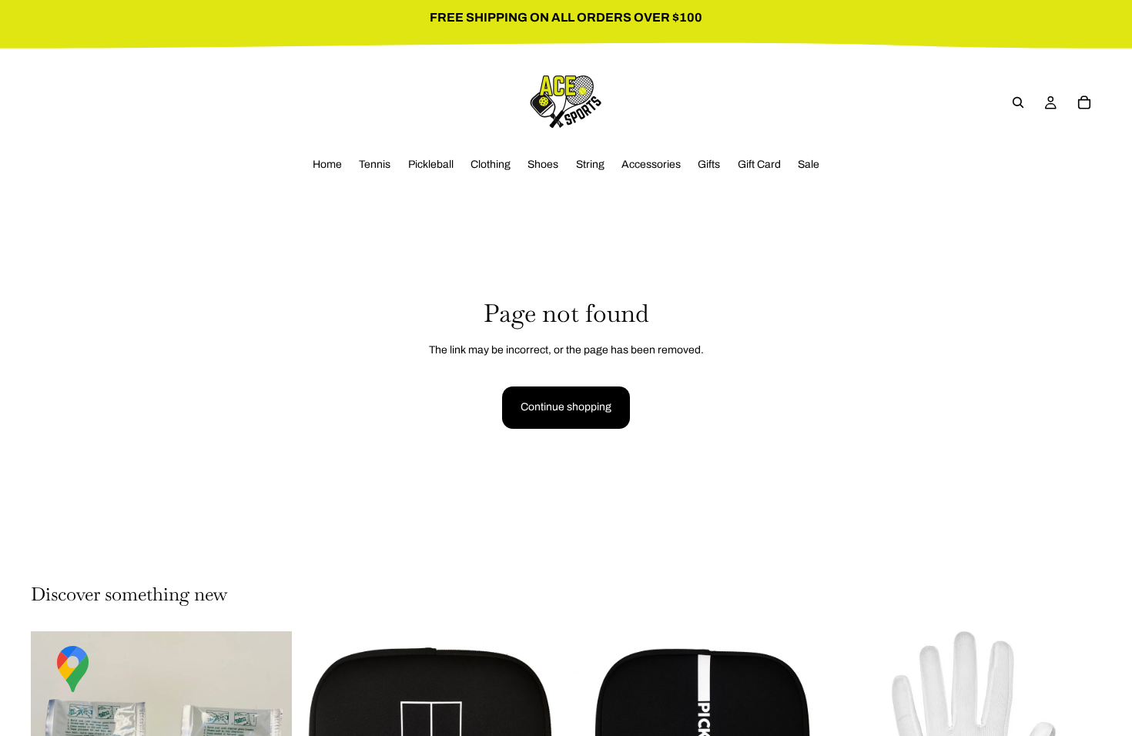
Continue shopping (566, 407)
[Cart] (1084, 102)
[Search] (1018, 102)
